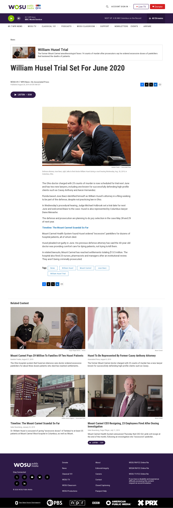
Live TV (142, 6)
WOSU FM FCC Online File (139, 463)
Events (134, 26)
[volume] (19, 18)
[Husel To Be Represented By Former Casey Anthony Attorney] (125, 328)
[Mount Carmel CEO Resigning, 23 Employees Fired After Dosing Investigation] (125, 396)
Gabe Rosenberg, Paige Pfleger (99, 430)
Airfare (147, 26)
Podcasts (66, 26)
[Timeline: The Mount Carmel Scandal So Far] (48, 396)
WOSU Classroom (86, 26)
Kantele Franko (16, 359)
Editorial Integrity (102, 468)
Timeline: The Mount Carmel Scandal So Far (35, 423)
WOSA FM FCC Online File (139, 468)
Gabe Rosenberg (16, 427)
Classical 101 (49, 26)
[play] (11, 18)
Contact (98, 480)
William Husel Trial (53, 50)
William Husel (67, 268)
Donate (158, 6)
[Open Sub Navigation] (130, 7)
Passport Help (101, 491)
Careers (98, 474)
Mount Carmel (85, 268)
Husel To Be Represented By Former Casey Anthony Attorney (122, 355)
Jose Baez (102, 268)
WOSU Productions (69, 491)
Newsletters (121, 26)
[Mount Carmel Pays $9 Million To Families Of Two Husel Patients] (48, 328)
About (97, 463)
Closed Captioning (102, 485)
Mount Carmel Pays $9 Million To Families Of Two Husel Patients (47, 355)
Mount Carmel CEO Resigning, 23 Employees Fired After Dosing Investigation (123, 425)
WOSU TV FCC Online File (139, 474)
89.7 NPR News (15, 26)
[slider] (22, 18)
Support (104, 26)
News (13, 39)
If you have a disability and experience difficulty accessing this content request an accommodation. (144, 481)
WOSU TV (32, 26)
